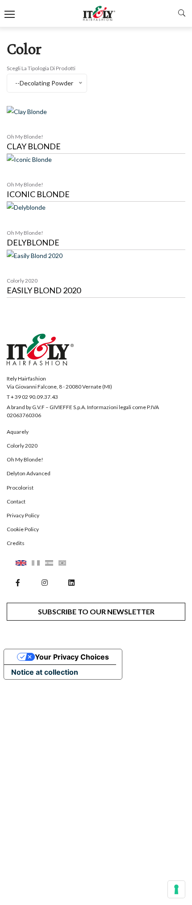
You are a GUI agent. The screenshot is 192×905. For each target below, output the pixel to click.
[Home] (99, 13)
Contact (16, 501)
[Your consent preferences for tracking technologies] (176, 889)
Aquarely (18, 431)
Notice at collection (44, 672)
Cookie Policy (23, 529)
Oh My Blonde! (25, 459)
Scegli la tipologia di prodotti (41, 68)
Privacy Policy (23, 515)
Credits (16, 543)
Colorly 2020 (22, 445)
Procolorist (20, 487)
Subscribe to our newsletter (96, 611)
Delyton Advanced (28, 473)
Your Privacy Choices (72, 656)
